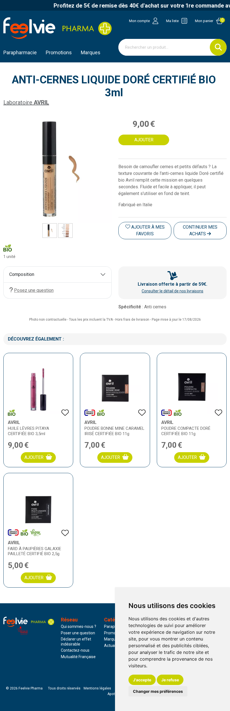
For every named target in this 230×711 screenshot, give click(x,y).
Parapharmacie (20, 52)
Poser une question (78, 633)
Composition (21, 274)
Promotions (114, 633)
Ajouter (33, 457)
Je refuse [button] (170, 679)
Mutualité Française (78, 656)
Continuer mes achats (200, 230)
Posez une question (34, 290)
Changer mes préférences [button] (158, 691)
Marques (90, 52)
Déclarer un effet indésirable (76, 641)
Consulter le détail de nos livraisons (172, 291)
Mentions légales (97, 688)
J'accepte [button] (142, 679)
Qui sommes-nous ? (78, 626)
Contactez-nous (75, 650)
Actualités (113, 645)
